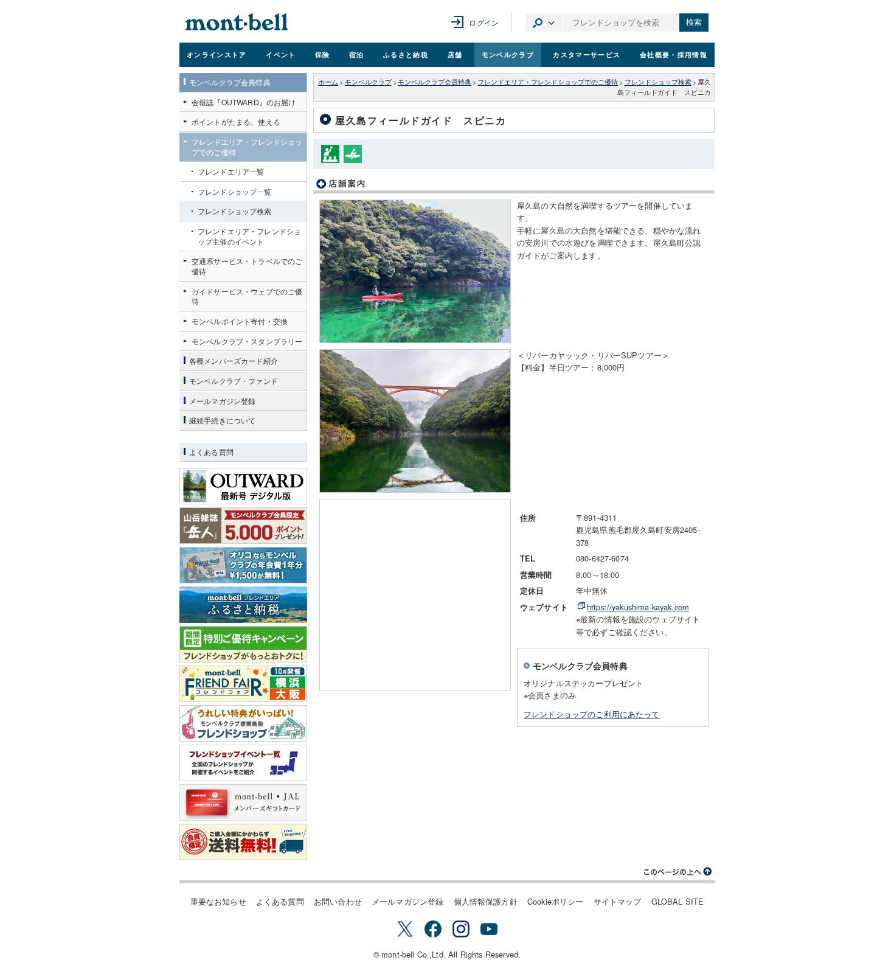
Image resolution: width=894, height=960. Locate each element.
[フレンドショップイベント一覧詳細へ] (243, 763)
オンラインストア (217, 54)
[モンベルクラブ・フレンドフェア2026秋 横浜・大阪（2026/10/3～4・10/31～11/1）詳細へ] (243, 684)
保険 (322, 54)
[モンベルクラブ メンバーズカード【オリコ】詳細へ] (243, 565)
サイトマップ (618, 901)
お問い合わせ (338, 901)
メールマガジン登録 (407, 901)
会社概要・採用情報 (673, 54)
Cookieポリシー (555, 901)
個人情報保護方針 (486, 901)
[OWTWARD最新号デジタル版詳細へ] (243, 486)
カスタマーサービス (586, 54)
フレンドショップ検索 (658, 81)
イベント (281, 54)
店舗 (455, 54)
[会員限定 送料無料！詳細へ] (243, 842)
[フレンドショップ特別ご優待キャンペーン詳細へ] (243, 644)
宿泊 (356, 54)
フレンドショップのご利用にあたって (592, 714)
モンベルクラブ (508, 54)
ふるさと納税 (405, 54)
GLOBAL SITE (677, 901)
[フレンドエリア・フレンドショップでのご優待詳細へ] (243, 723)
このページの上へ (678, 871)
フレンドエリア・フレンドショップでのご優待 (547, 81)
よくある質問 (280, 901)
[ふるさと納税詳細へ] (243, 604)
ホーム (328, 81)
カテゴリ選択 (543, 22)
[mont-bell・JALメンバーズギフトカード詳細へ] (243, 802)
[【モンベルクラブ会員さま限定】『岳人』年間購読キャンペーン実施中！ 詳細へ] (243, 525)
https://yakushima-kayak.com (638, 607)
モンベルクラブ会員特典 (434, 81)
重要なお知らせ (218, 901)
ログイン (484, 22)
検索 (694, 22)
